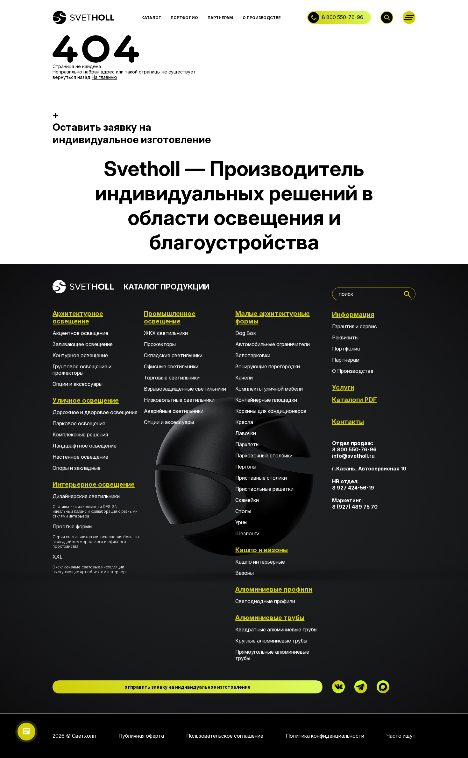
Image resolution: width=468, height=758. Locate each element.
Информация (353, 314)
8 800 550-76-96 (342, 17)
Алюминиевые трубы (269, 618)
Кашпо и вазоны (261, 550)
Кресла (244, 422)
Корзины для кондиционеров (271, 411)
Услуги (343, 387)
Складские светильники (173, 355)
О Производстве (352, 371)
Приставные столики (261, 478)
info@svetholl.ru (353, 456)
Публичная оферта (141, 736)
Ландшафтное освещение (85, 445)
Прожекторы (160, 344)
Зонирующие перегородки (267, 366)
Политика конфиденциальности (325, 736)
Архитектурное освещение (78, 317)
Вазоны (244, 573)
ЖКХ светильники (166, 333)
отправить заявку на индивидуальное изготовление (187, 687)
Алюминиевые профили (273, 589)
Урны (241, 522)
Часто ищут (400, 736)
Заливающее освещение (83, 344)
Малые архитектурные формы (272, 317)
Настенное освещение (80, 457)
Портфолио (346, 348)
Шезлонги (247, 533)
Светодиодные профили (265, 601)
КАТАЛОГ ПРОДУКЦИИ (166, 286)
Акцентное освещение (80, 333)
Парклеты (247, 444)
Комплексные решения (80, 434)
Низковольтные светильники (179, 400)
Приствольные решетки (264, 489)
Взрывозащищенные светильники (185, 389)
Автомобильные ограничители (272, 344)
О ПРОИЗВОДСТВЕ (262, 17)
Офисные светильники (171, 366)
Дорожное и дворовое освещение (95, 412)
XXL (90, 563)
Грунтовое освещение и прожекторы (82, 369)
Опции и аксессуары (78, 384)
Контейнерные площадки (266, 400)
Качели (244, 377)
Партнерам (345, 360)
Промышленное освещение (169, 317)
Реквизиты (345, 337)
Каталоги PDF (354, 400)
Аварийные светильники (173, 411)
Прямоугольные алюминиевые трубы (272, 655)
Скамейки (247, 500)
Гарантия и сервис (354, 326)
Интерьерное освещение (94, 484)
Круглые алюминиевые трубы (271, 640)
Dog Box (245, 333)
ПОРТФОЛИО (184, 17)
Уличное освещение (86, 400)
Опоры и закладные (77, 468)
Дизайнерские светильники (95, 505)
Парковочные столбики (264, 455)
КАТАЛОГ (151, 17)
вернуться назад (71, 77)
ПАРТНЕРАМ (220, 17)
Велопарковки (252, 355)
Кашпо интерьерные (260, 562)
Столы (243, 511)
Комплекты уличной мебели (269, 389)
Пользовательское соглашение (224, 736)
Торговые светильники (172, 377)
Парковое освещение (79, 423)
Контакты (348, 422)
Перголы (245, 466)
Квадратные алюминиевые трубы (276, 629)
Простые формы (96, 536)
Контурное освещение (80, 355)
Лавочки (245, 433)
